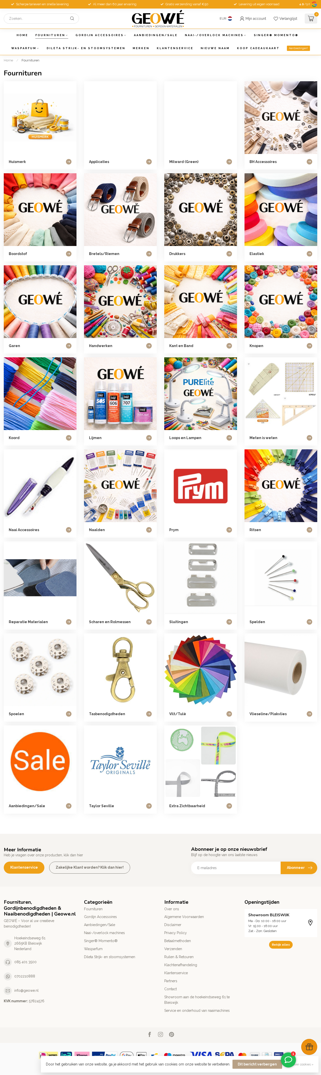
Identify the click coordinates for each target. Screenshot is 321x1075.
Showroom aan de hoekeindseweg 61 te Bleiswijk (197, 1000)
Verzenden (173, 949)
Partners (170, 981)
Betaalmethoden (177, 941)
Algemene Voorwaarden (184, 917)
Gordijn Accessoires (99, 35)
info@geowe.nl (26, 990)
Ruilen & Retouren (179, 957)
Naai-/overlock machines (214, 35)
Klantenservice (175, 48)
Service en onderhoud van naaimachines (197, 1011)
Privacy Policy (175, 933)
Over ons (171, 909)
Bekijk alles (281, 944)
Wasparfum (23, 48)
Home (22, 35)
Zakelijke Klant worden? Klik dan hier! (90, 867)
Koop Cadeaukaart (258, 48)
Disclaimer (172, 925)
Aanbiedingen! (298, 48)
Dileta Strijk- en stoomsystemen (86, 48)
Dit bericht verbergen (257, 1064)
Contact (170, 989)
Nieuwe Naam (215, 48)
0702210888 (24, 976)
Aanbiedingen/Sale (156, 35)
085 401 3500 (25, 962)
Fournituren (50, 35)
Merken (141, 48)
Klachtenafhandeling (180, 965)
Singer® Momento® (276, 35)
